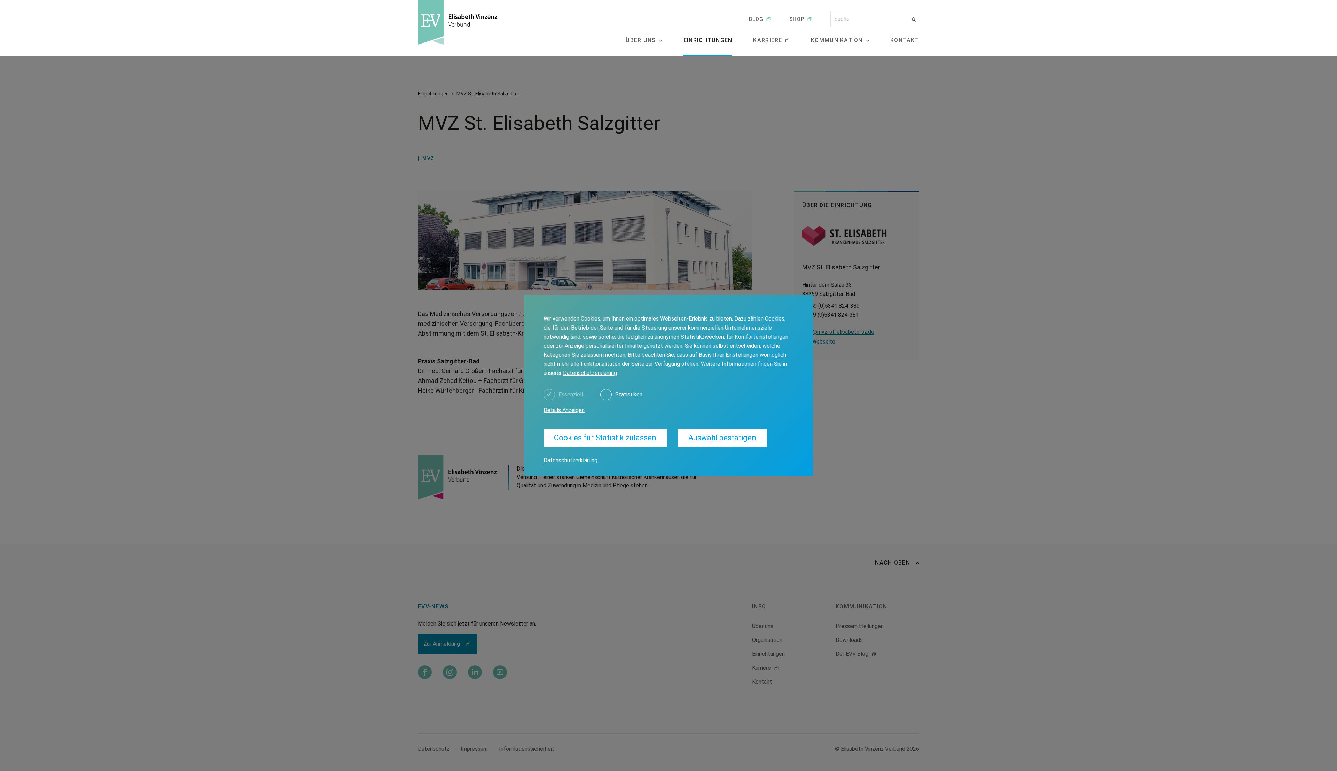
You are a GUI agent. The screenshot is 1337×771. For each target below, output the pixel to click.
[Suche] (914, 19)
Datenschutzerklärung (590, 373)
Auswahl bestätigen (722, 437)
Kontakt (904, 40)
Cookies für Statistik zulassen (605, 437)
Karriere (767, 40)
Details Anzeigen (564, 410)
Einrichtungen (708, 40)
